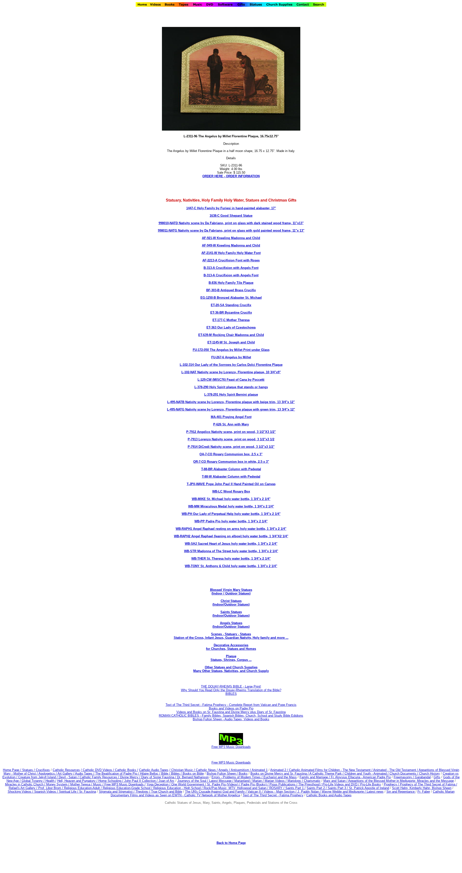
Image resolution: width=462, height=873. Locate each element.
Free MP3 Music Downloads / (125, 784)
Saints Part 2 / (317, 788)
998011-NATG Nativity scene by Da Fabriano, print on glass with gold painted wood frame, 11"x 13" (231, 230)
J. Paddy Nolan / (309, 791)
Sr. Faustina (87, 791)
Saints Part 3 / (338, 788)
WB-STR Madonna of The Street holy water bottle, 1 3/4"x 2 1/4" (231, 551)
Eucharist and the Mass (280, 777)
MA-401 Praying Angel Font (231, 417)
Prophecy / (392, 784)
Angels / (224, 770)
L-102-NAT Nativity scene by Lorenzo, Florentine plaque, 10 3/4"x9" (231, 372)
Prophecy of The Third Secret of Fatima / (428, 784)
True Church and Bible (166, 791)
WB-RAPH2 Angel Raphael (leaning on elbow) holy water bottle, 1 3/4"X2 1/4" (231, 536)
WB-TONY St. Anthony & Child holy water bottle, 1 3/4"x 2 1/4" (231, 566)
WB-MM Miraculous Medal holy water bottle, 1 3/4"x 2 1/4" (231, 506)
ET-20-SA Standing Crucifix (231, 305)
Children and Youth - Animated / (367, 773)
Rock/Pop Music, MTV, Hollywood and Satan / (236, 788)
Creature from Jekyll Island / (38, 777)
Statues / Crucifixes (36, 770)
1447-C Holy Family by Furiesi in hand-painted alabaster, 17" (231, 208)
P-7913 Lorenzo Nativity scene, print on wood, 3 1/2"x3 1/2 (231, 439)
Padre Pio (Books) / (255, 784)
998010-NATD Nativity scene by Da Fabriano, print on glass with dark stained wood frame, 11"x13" (231, 223)
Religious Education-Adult (82, 788)
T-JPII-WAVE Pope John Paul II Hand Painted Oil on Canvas (231, 484)
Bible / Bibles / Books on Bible (182, 773)
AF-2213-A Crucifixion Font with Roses (231, 260)
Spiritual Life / (69, 791)
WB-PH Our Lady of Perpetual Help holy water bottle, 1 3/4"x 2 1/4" (231, 514)
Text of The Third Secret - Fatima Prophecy (273, 795)
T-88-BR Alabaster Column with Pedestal (231, 469)
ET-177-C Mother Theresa (231, 320)
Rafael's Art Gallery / (23, 788)
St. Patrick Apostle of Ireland (369, 788)
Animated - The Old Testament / (396, 770)
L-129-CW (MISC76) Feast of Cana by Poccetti (231, 379)
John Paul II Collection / (141, 781)
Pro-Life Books (370, 784)
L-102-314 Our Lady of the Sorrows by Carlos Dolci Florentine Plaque (231, 365)
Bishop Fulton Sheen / (223, 773)
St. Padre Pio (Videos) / (224, 784)
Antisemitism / (241, 770)
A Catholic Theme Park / (327, 773)
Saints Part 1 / (295, 788)
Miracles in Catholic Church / (25, 784)
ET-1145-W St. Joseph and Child (231, 342)
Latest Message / (221, 781)
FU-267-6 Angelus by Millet (231, 357)
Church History (429, 773)
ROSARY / (277, 788)
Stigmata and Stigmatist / (117, 791)
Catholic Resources (66, 770)
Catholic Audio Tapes (153, 770)
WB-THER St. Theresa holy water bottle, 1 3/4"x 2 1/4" (231, 558)
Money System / (58, 784)
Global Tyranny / (33, 781)
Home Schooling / (111, 781)
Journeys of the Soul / (193, 781)
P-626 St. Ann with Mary (231, 424)
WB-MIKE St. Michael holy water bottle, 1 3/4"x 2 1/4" (231, 499)
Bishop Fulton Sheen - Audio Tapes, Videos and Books (231, 719)
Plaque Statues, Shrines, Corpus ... (231, 658)
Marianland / (243, 781)
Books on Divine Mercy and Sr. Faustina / (279, 773)
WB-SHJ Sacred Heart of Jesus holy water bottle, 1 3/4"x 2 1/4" (231, 543)
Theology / (143, 791)
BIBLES (231, 694)
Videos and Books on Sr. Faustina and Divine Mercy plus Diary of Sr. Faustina (231, 712)
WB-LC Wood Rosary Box (231, 491)
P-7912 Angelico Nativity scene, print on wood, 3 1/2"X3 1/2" (231, 432)
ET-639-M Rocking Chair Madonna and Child (231, 335)
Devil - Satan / (69, 777)
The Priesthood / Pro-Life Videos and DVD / (328, 784)
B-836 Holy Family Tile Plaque (231, 283)
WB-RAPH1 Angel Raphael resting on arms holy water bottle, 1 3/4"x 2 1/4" (231, 529)
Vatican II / (256, 791)
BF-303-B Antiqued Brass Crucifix (231, 290)
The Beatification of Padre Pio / (117, 773)
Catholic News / (207, 770)
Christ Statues (231, 601)
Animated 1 (260, 770)
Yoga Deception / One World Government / (177, 784)
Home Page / (12, 770)
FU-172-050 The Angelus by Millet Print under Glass (231, 350)
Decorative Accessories (231, 645)
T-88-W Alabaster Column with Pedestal (231, 476)
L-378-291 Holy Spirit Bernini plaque (231, 394)
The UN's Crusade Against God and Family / (216, 791)
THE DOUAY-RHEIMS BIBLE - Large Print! (231, 686)
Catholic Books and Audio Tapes (329, 795)
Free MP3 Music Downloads (231, 762)
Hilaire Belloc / (150, 773)
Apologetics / (48, 773)
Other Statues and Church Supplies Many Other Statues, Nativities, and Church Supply (231, 669)
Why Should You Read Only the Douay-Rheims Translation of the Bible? (231, 690)
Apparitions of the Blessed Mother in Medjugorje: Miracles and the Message (401, 781)
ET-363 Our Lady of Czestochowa (231, 327)
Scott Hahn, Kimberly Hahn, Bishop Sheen (421, 788)
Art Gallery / (66, 773)
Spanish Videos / (46, 791)
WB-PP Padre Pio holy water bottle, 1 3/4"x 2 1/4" (231, 521)
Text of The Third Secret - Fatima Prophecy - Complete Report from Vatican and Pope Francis (231, 705)
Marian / (258, 781)
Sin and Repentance (401, 791)
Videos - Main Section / (280, 791)
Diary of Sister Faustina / (159, 777)
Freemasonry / (404, 777)
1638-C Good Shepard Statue (231, 215)
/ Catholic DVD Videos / (97, 770)
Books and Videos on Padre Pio (231, 708)
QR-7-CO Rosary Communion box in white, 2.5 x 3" (231, 461)
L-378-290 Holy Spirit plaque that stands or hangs (231, 387)
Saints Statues (231, 612)
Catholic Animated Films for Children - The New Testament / (331, 770)
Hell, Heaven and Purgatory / (77, 781)
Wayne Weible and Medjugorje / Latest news (353, 791)
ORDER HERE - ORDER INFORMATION (231, 176)
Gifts (437, 777)
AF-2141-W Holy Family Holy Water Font (231, 253)
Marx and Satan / (335, 781)
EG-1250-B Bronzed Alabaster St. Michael (231, 297)
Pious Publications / (284, 784)
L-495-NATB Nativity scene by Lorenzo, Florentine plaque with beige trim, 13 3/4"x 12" (231, 402)
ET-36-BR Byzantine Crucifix (231, 312)
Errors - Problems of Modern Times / (237, 777)
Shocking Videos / (21, 791)
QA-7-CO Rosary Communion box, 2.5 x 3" (231, 454)
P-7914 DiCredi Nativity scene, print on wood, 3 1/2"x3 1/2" (231, 447)
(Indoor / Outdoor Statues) (231, 593)
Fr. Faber (423, 791)
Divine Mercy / (130, 777)
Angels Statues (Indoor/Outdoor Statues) (231, 624)
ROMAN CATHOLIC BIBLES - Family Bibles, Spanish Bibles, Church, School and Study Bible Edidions (231, 715)
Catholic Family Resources (98, 777)
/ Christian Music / (182, 770)
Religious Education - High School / (178, 788)
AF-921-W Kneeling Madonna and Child (231, 238)
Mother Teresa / (81, 784)
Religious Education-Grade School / (128, 788)
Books (243, 773)
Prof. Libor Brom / (51, 788)
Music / (98, 784)
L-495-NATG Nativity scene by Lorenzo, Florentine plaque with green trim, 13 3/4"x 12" (231, 409)
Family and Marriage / (315, 777)
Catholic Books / (126, 770)
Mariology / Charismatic (304, 781)
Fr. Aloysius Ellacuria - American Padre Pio (361, 777)
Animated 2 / (279, 770)
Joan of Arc (166, 781)
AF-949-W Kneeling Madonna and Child (231, 245)
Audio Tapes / (85, 773)
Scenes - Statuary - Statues (231, 635)
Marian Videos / (276, 781)
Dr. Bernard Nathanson (193, 777)
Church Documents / (404, 773)
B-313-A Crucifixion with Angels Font (231, 268)
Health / (50, 781)
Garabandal (423, 777)
